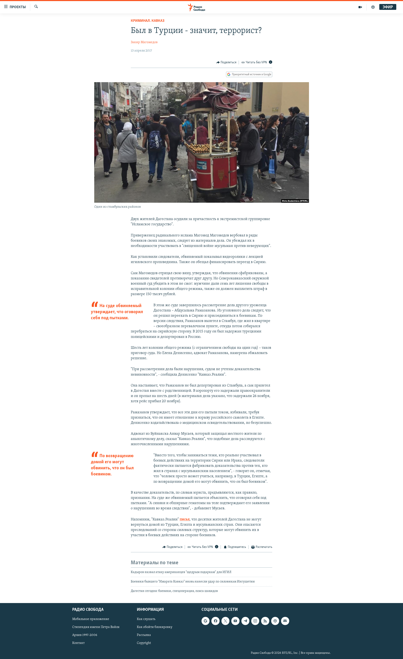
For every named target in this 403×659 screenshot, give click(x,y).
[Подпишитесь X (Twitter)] (225, 621)
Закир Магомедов (144, 42)
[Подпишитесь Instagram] (255, 621)
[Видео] (360, 7)
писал (185, 519)
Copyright (144, 643)
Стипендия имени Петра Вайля (95, 627)
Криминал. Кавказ (147, 21)
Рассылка (144, 635)
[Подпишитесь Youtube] (235, 621)
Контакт (78, 643)
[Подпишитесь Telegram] (245, 621)
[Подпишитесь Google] (205, 621)
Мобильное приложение (90, 619)
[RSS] (265, 621)
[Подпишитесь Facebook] (215, 621)
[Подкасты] (275, 621)
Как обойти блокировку (154, 627)
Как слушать (146, 619)
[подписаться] (285, 621)
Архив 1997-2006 (84, 635)
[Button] (226, 62)
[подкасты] (373, 7)
